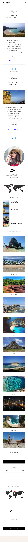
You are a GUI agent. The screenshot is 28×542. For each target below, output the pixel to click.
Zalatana (14, 135)
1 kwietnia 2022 (14, 140)
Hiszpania (13, 11)
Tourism (11, 20)
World (17, 20)
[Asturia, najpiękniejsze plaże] (14, 30)
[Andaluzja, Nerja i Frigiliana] (14, 97)
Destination (11, 87)
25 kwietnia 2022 (14, 71)
